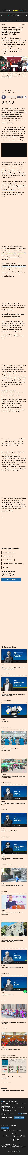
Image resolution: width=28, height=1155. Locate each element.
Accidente (5, 567)
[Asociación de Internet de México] (18, 1151)
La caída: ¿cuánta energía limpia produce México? (12, 859)
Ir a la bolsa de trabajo (19, 1117)
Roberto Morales (6, 754)
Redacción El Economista (7, 727)
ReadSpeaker (13, 98)
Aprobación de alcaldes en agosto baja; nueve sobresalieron (13, 1077)
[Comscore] (11, 1151)
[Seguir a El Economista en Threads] (14, 1139)
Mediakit (9, 1106)
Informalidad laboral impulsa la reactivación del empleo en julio (13, 777)
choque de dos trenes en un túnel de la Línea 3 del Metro (13, 114)
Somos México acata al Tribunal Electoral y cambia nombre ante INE (12, 940)
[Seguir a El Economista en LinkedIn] (10, 1136)
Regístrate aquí (5, 1128)
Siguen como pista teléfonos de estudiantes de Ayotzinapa (13, 1022)
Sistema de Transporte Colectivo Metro (12, 563)
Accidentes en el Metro (8, 552)
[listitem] (3, 97)
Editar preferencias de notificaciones (9, 1110)
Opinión (3, 665)
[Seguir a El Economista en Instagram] (20, 1136)
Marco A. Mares (5, 809)
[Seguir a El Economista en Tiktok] (17, 1139)
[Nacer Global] (22, 1114)
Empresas (3, 746)
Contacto (7, 1109)
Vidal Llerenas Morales (7, 700)
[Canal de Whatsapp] (25, 991)
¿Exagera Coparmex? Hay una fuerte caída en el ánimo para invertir (13, 668)
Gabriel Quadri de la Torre (7, 864)
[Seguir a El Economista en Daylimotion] (24, 1136)
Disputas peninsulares (7, 994)
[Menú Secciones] (1, 15)
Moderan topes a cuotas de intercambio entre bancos (13, 804)
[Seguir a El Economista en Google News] (10, 1139)
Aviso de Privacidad (12, 1107)
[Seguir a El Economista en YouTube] (14, 1136)
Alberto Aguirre (5, 1000)
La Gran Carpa (5, 721)
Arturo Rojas (5, 891)
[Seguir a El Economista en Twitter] (7, 1136)
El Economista (12, 1103)
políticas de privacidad (16, 1130)
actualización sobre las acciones (13, 253)
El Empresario (19, 1103)
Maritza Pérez (5, 918)
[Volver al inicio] (14, 1101)
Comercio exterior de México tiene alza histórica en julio (11, 749)
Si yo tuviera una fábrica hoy (9, 831)
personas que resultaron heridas (13, 265)
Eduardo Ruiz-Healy (6, 973)
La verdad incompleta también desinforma (12, 967)
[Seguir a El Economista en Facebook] (3, 1136)
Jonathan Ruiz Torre (6, 836)
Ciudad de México (7, 556)
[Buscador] (4, 15)
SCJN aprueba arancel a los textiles (10, 1049)
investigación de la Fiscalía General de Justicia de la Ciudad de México (14, 188)
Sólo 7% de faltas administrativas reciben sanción (12, 886)
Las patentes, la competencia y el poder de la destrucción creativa (13, 695)
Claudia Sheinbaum (8, 560)
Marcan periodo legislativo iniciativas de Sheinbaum (12, 913)
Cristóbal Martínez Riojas (7, 782)
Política (3, 24)
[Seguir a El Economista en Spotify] (17, 1136)
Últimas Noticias (5, 20)
